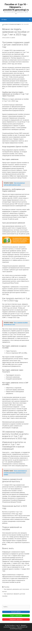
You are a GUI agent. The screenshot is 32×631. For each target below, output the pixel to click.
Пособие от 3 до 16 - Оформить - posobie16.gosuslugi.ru (16, 7)
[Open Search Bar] (30, 19)
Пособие (6, 587)
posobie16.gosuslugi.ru (16, 628)
